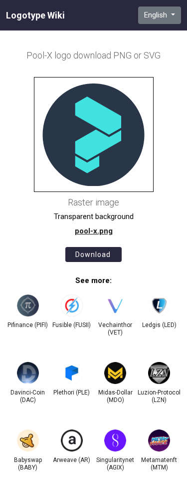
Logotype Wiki (35, 15)
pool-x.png (94, 231)
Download (93, 254)
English (156, 15)
